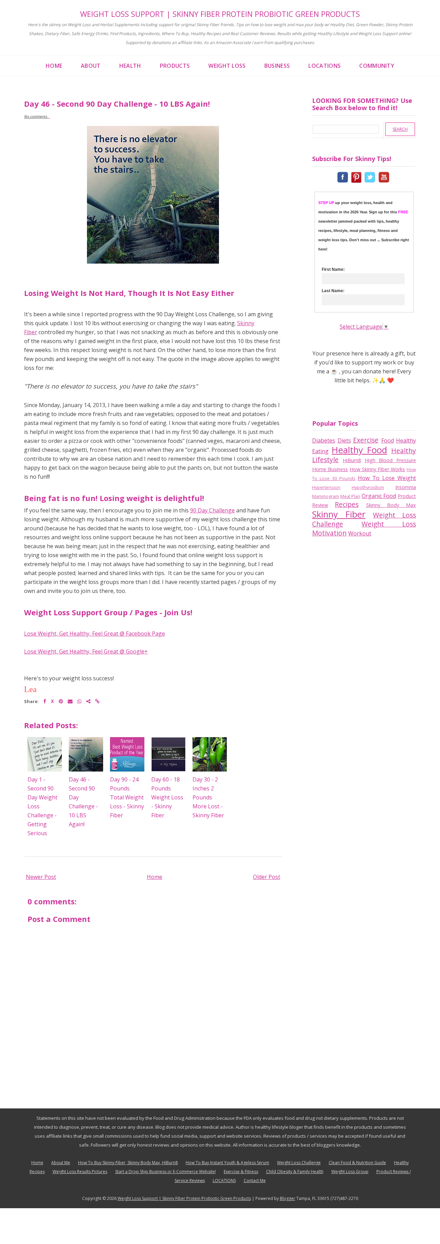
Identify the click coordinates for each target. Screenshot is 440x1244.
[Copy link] (97, 701)
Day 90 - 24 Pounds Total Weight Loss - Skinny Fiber (127, 797)
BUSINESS (277, 66)
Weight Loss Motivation (364, 528)
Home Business (330, 469)
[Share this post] (88, 701)
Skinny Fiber (338, 514)
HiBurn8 (352, 460)
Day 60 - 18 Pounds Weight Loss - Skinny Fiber (167, 797)
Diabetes (323, 440)
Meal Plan (350, 496)
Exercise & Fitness (241, 1171)
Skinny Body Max (391, 505)
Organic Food (379, 496)
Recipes (347, 504)
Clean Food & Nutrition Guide (357, 1163)
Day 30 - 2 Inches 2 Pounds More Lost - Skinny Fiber (208, 797)
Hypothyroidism (368, 487)
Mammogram (325, 496)
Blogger (287, 1198)
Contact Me (255, 1180)
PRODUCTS (175, 66)
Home (154, 877)
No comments (36, 116)
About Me (60, 1163)
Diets (344, 440)
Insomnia (405, 487)
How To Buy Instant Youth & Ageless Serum (227, 1163)
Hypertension (326, 487)
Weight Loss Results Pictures (80, 1171)
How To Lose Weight (387, 478)
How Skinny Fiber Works (377, 469)
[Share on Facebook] (45, 701)
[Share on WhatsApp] (79, 701)
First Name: (333, 269)
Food (387, 440)
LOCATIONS (324, 66)
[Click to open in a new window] (343, 176)
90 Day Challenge (212, 510)
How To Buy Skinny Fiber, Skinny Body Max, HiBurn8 (128, 1163)
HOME (54, 66)
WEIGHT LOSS (227, 66)
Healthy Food (359, 450)
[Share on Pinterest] (61, 701)
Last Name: (333, 290)
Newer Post (41, 877)
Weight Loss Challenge (299, 1163)
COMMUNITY (376, 66)
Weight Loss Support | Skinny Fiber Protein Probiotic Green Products (220, 14)
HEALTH (130, 66)
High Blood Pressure (390, 460)
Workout (359, 533)
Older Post (266, 877)
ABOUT (91, 66)
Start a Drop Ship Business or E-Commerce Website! (165, 1171)
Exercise (365, 440)
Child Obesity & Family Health (294, 1171)
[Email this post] (70, 701)
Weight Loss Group (349, 1171)
